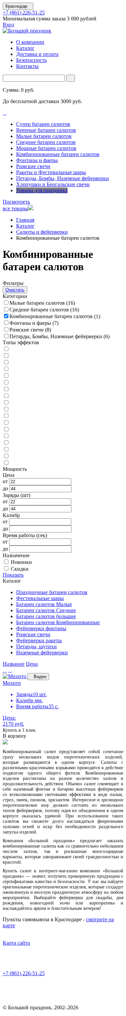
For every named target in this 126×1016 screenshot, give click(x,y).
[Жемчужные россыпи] (8, 356)
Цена (32, 664)
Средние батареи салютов (46, 142)
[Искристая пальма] (8, 449)
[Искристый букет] (8, 362)
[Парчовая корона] (8, 376)
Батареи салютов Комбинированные (58, 622)
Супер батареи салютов (43, 124)
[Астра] (8, 349)
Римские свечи (33, 166)
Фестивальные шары (40, 598)
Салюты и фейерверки (42, 232)
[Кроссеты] (8, 436)
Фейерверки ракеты (39, 640)
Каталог (25, 48)
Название (14, 664)
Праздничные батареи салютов (51, 592)
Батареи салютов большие (46, 616)
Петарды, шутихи (36, 646)
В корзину (14, 736)
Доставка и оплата (37, 54)
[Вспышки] (8, 416)
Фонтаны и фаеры (37, 160)
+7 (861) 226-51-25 (24, 12)
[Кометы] (8, 429)
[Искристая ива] (8, 423)
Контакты (27, 66)
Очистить (15, 289)
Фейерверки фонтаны (41, 628)
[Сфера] (8, 389)
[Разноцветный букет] (8, 382)
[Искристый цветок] (8, 456)
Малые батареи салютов (44, 136)
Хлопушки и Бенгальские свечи (53, 184)
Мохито (12, 683)
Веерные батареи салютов (46, 130)
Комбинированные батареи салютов (57, 154)
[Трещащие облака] (8, 396)
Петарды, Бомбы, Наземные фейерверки (62, 178)
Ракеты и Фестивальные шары (51, 172)
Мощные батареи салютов (46, 148)
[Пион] (8, 403)
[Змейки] (8, 443)
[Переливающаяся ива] (8, 463)
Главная (25, 220)
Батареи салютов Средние (46, 610)
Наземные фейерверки (42, 652)
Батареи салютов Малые (44, 604)
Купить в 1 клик (19, 730)
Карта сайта (16, 943)
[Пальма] (8, 369)
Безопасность (31, 60)
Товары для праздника (42, 190)
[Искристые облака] (8, 409)
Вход (8, 24)
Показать (13, 575)
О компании (30, 42)
